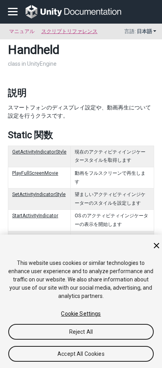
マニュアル (22, 31)
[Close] (156, 245)
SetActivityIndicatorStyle (39, 194)
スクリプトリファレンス (69, 31)
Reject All (81, 332)
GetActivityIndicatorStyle (39, 152)
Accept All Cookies (81, 354)
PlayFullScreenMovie (35, 173)
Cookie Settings (81, 314)
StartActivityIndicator (35, 215)
